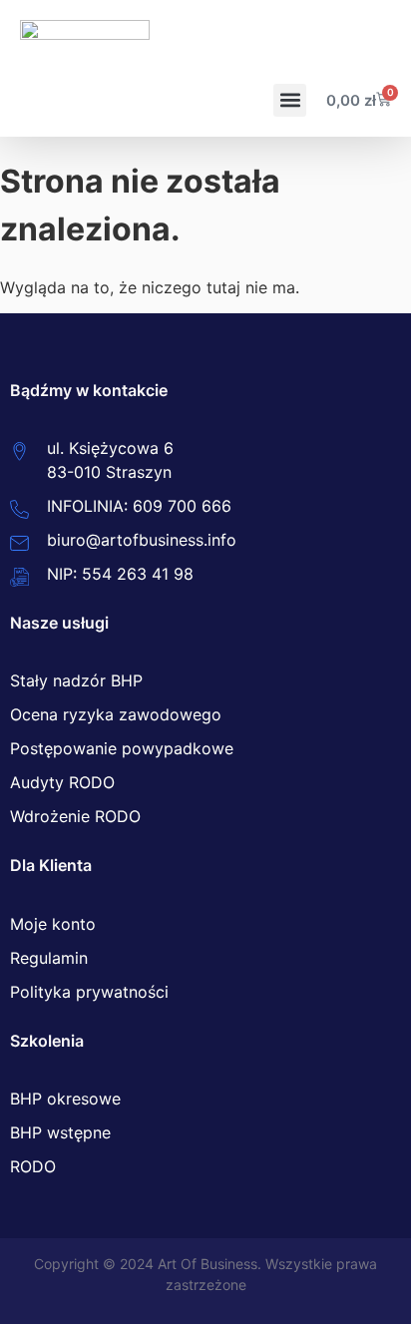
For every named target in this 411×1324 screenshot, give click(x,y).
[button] (289, 100)
